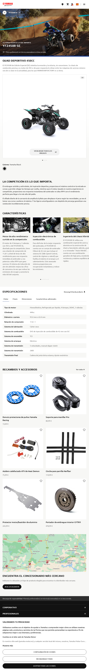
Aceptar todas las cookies (44, 666)
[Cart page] (67, 4)
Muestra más (8, 645)
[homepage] (8, 4)
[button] (84, 4)
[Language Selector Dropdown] (77, 4)
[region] (44, 644)
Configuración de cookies (44, 652)
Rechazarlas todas (44, 659)
